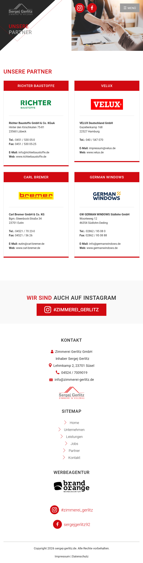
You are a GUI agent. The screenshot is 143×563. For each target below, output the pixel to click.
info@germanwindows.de (105, 243)
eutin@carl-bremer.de (31, 243)
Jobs (74, 444)
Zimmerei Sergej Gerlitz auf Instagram (80, 8)
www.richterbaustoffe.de (31, 156)
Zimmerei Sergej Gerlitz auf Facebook (92, 8)
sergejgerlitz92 (77, 524)
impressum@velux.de (102, 148)
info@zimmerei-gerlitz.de (74, 379)
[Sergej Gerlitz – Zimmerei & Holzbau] (20, 14)
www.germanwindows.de (102, 248)
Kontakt (74, 458)
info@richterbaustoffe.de (33, 152)
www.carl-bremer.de (28, 248)
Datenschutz (80, 556)
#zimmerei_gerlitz (76, 310)
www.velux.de (95, 152)
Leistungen (74, 437)
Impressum (62, 556)
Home (74, 423)
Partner (74, 451)
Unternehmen (74, 430)
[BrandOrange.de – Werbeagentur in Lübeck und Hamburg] (71, 491)
